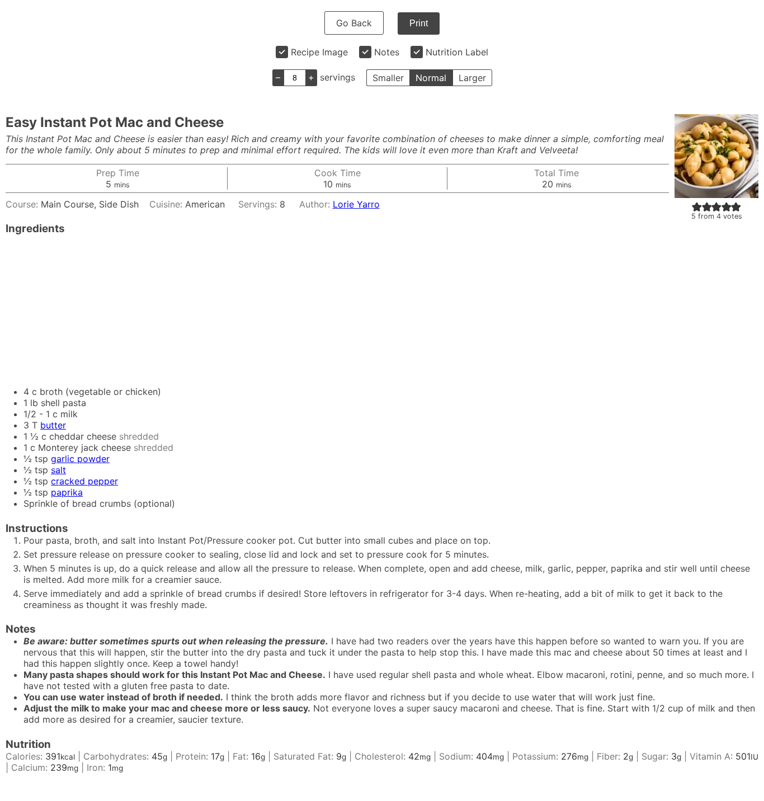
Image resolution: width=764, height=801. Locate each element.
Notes (386, 52)
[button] (697, 206)
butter (53, 425)
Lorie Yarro (356, 204)
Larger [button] (472, 77)
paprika (67, 492)
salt (58, 469)
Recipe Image (319, 52)
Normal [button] (431, 77)
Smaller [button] (388, 77)
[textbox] (382, 680)
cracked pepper (84, 481)
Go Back (354, 23)
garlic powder (80, 458)
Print (418, 23)
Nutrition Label (457, 52)
